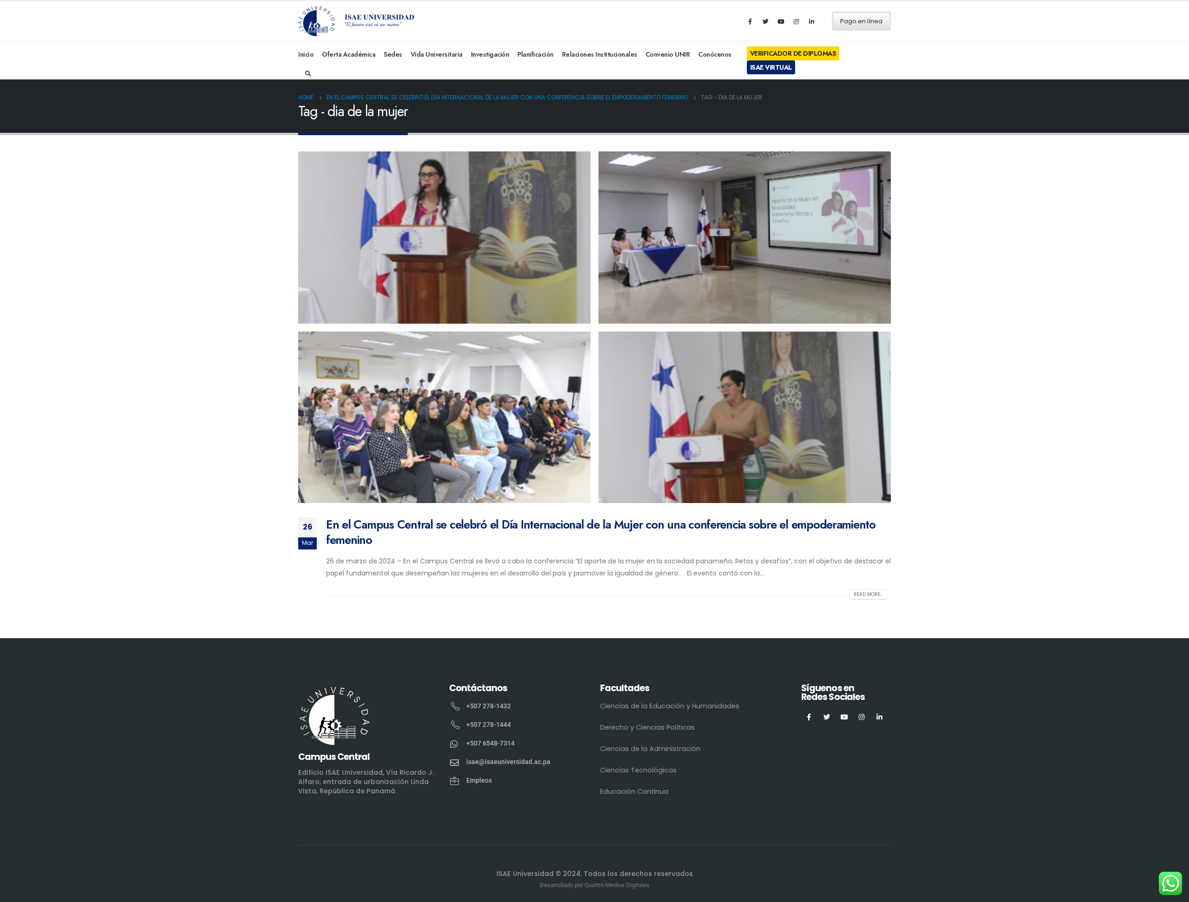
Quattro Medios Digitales (616, 885)
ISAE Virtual (771, 67)
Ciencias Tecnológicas (638, 770)
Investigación (490, 54)
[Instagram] (796, 21)
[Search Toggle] (308, 73)
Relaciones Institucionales (599, 54)
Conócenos (715, 54)
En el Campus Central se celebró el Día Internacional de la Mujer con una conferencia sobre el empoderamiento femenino (600, 532)
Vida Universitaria (437, 54)
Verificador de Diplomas (793, 53)
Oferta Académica (348, 54)
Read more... (868, 594)
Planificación (535, 54)
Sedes (393, 54)
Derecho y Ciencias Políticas (647, 727)
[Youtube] (780, 21)
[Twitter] (765, 21)
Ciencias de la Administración (650, 748)
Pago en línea (861, 21)
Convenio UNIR (668, 54)
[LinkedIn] (811, 21)
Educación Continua (634, 791)
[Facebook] (750, 21)
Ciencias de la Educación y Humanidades (669, 706)
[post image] (594, 327)
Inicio (306, 54)
